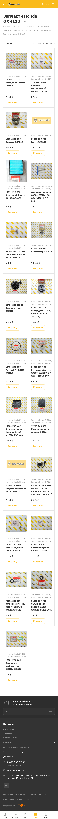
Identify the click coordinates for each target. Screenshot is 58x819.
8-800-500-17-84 (16, 762)
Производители (10, 737)
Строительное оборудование (16, 747)
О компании (8, 729)
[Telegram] (6, 785)
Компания (8, 724)
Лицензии (7, 733)
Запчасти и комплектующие (15, 752)
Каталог (7, 742)
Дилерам (8, 756)
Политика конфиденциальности (17, 799)
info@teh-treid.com (16, 770)
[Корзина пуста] (53, 4)
